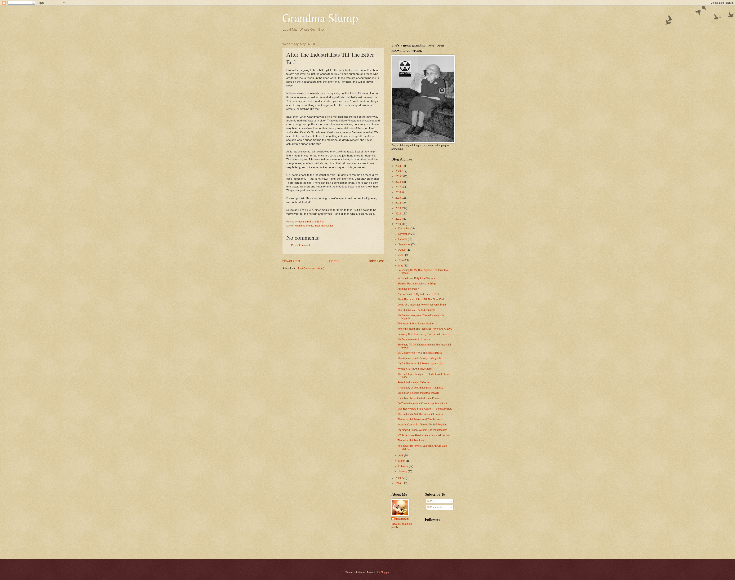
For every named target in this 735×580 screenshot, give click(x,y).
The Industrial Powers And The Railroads (420, 419)
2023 (398, 166)
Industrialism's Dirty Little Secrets (416, 278)
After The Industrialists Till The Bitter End (421, 299)
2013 (398, 208)
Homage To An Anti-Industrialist (415, 368)
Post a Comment (300, 245)
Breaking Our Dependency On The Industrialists (424, 334)
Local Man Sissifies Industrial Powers (418, 392)
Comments (435, 507)
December (404, 228)
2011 (398, 218)
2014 (398, 202)
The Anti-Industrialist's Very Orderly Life (419, 358)
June (401, 260)
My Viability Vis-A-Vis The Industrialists (420, 352)
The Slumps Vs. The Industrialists (416, 310)
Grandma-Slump (304, 225)
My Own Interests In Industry (414, 339)
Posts (433, 501)
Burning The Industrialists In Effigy (417, 283)
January (403, 471)
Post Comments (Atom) (311, 268)
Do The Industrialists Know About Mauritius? (422, 403)
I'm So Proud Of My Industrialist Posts (419, 294)
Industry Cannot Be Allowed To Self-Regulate (422, 424)
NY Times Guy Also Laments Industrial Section (424, 435)
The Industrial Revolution (411, 440)
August (402, 249)
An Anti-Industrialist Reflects (413, 382)
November (404, 233)
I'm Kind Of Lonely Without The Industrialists (422, 429)
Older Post (376, 261)
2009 (398, 478)
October (403, 239)
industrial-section (324, 225)
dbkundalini (402, 518)
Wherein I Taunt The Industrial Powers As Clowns (425, 328)
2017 (398, 187)
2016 (398, 192)
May (401, 265)
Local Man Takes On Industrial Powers (419, 398)
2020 (398, 171)
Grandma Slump (320, 17)
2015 (398, 197)
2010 (398, 224)
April (401, 455)
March (402, 460)
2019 (398, 176)
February (403, 466)
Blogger (385, 572)
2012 (398, 213)
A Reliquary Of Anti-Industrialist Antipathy (420, 387)
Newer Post (291, 261)
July (401, 254)
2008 (398, 483)
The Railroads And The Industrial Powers (420, 414)
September (404, 244)
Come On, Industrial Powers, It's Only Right (422, 304)
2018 (398, 181)
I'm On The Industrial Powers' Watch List (420, 363)
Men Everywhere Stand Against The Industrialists (425, 408)
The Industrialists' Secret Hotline (416, 323)
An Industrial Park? (408, 288)
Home (333, 261)
